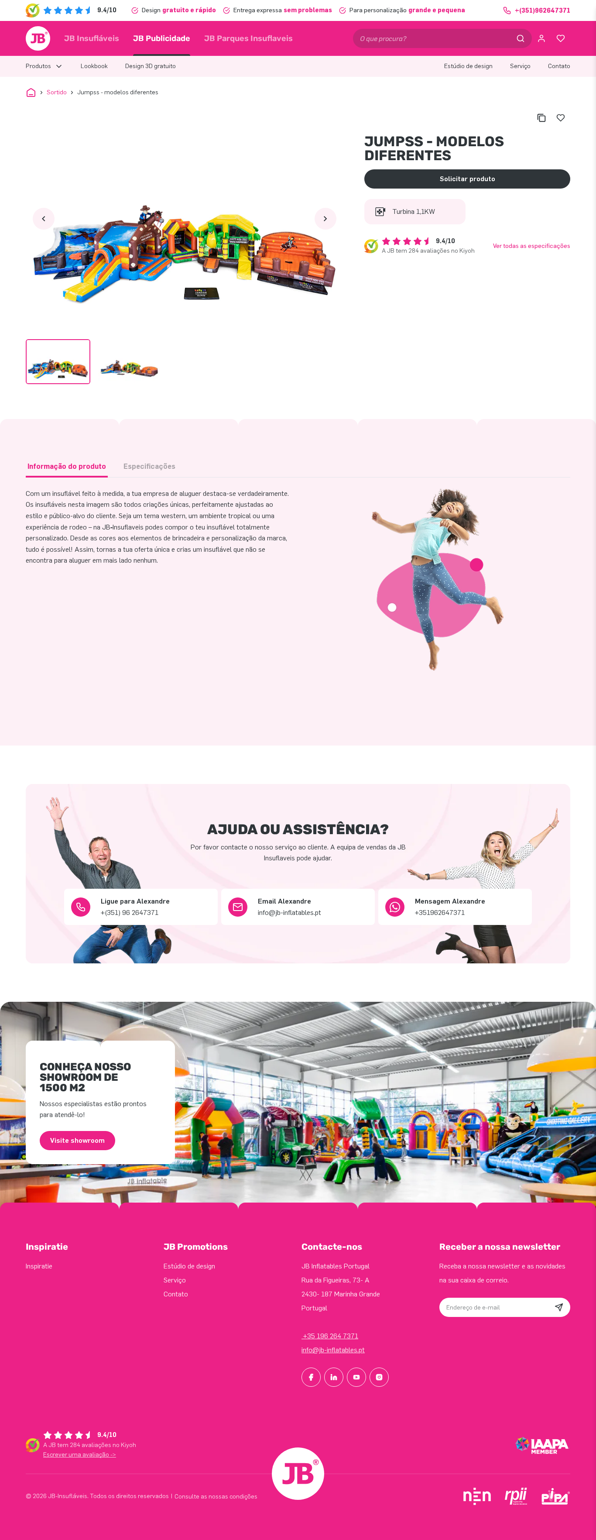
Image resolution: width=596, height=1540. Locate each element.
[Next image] (325, 219)
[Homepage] (38, 38)
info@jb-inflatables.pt (333, 1350)
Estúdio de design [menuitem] (468, 66)
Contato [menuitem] (559, 66)
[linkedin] (333, 1377)
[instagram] (379, 1377)
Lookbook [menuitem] (94, 66)
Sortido (57, 92)
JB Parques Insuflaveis (248, 38)
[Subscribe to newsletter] (559, 1307)
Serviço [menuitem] (520, 66)
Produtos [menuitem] (38, 66)
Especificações (149, 466)
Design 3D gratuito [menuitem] (150, 66)
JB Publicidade (161, 38)
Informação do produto (66, 466)
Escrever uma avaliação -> (79, 1454)
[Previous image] (44, 219)
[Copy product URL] (541, 117)
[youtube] (356, 1377)
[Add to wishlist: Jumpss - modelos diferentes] (560, 117)
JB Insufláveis (91, 38)
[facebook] (311, 1377)
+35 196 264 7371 (329, 1336)
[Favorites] (560, 38)
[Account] (541, 38)
